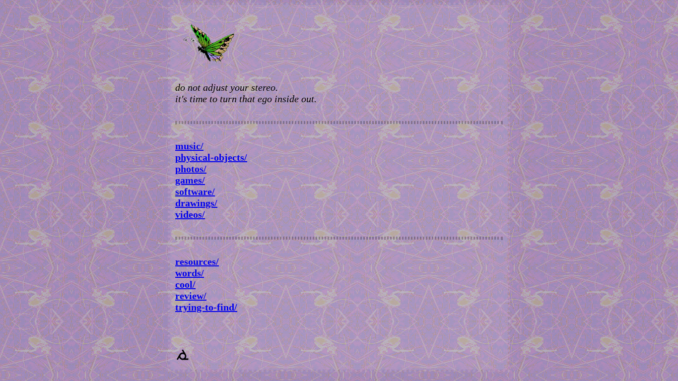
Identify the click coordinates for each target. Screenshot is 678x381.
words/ (189, 272)
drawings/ (196, 202)
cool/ (185, 284)
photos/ (190, 168)
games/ (190, 180)
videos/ (190, 214)
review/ (190, 295)
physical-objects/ (211, 157)
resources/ (197, 261)
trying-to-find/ (206, 307)
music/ (189, 145)
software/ (195, 191)
